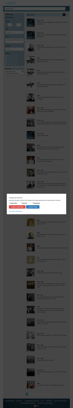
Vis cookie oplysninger (15, 211)
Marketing (36, 203)
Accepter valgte (32, 207)
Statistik (24, 203)
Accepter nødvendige (17, 207)
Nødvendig (13, 203)
